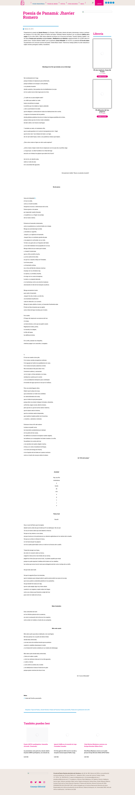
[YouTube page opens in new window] (113, 3)
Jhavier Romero (44, 709)
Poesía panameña (65, 709)
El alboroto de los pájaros (102, 111)
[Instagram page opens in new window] (111, 3)
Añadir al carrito (102, 76)
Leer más (26, 756)
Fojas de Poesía (35, 709)
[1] (35, 198)
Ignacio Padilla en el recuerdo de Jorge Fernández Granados (65, 745)
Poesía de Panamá (55, 709)
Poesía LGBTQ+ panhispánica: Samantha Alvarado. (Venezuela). (36, 745)
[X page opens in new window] (109, 3)
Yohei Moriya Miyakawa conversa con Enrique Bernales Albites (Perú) (95, 745)
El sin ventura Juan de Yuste (102, 71)
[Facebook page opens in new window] (106, 3)
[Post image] (37, 735)
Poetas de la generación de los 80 (80, 709)
